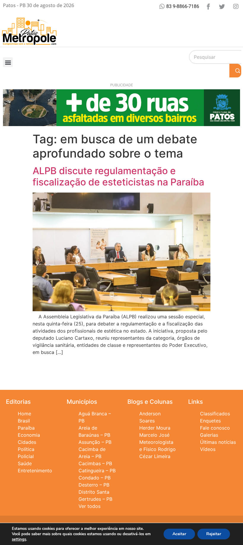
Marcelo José (154, 435)
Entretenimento (35, 471)
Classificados (215, 414)
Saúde (25, 463)
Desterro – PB (94, 485)
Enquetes (210, 421)
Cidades (27, 442)
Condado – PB (95, 478)
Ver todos (89, 506)
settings (19, 539)
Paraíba (26, 428)
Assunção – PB (95, 442)
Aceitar (179, 534)
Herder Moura (154, 428)
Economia (29, 435)
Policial (26, 456)
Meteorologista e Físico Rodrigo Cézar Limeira (157, 449)
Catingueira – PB (97, 471)
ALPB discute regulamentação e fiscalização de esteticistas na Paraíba (118, 176)
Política (26, 449)
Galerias (209, 435)
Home (24, 414)
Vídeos (207, 449)
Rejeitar (213, 534)
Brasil (24, 421)
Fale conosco (215, 428)
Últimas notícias (218, 442)
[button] (8, 62)
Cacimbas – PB (95, 463)
